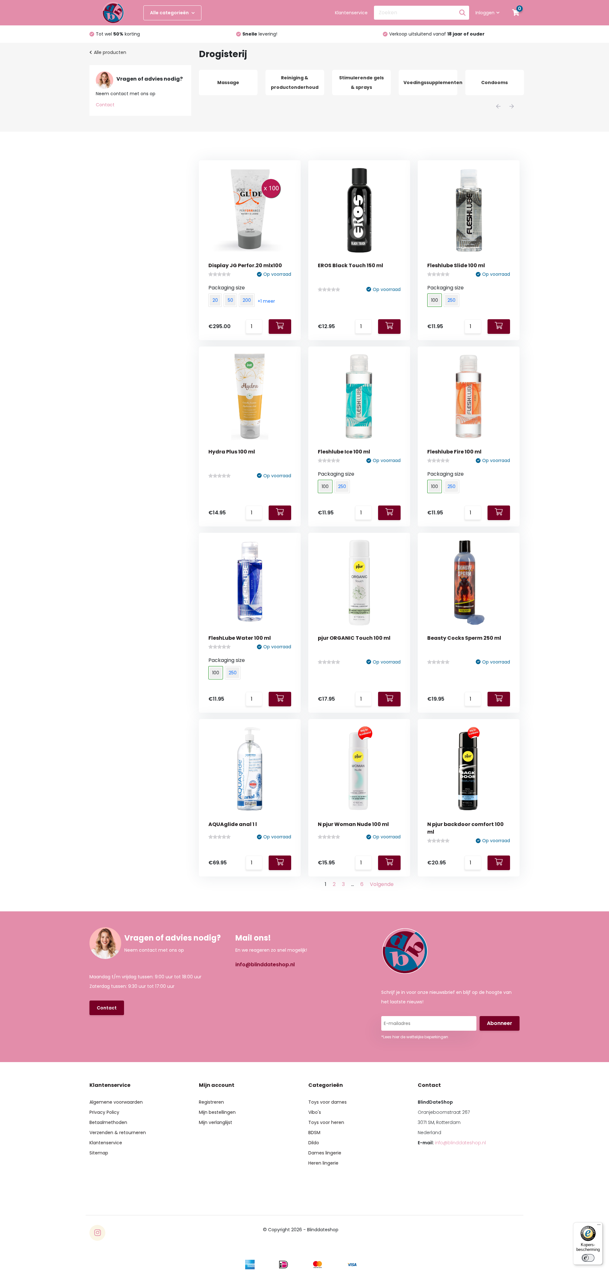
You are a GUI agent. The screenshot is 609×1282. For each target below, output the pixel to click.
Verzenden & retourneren (117, 1132)
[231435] (389, 513)
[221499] (389, 699)
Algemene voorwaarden (116, 1102)
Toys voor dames (327, 1102)
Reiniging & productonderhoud (229, 82)
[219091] (499, 699)
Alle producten (110, 52)
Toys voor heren (326, 1122)
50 (230, 300)
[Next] (511, 106)
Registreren (211, 1102)
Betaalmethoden (108, 1122)
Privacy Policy (104, 1112)
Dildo (313, 1143)
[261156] (280, 326)
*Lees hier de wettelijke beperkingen (414, 1037)
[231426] (499, 513)
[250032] (389, 326)
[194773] (499, 863)
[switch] (588, 1258)
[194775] (389, 863)
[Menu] (599, 1226)
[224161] (280, 699)
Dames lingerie (324, 1153)
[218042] (280, 863)
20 (215, 300)
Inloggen (484, 13)
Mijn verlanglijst (215, 1122)
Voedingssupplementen (365, 82)
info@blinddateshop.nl (265, 964)
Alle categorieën (170, 13)
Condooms (429, 82)
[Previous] (498, 106)
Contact (105, 105)
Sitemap (98, 1153)
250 (451, 300)
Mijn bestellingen (217, 1112)
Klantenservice (351, 13)
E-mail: (452, 1143)
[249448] (499, 326)
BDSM (314, 1132)
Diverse (495, 82)
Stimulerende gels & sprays (295, 82)
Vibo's (314, 1112)
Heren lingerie (323, 1163)
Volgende (382, 884)
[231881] (280, 513)
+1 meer (266, 301)
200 (247, 300)
